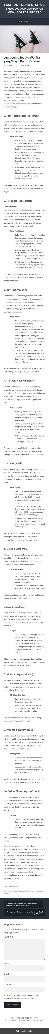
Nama (7, 963)
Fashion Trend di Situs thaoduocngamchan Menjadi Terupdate (24, 8)
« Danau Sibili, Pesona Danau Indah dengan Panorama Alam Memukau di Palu (21, 904)
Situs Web (8, 985)
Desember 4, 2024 (11, 66)
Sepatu (15, 886)
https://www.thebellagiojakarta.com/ (19, 210)
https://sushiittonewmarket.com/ (17, 103)
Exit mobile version (24, 1031)
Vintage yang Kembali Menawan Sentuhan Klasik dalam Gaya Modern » (25, 913)
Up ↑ (25, 1023)
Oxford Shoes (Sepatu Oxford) (19, 891)
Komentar (9, 937)
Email (7, 974)
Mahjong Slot (20, 414)
